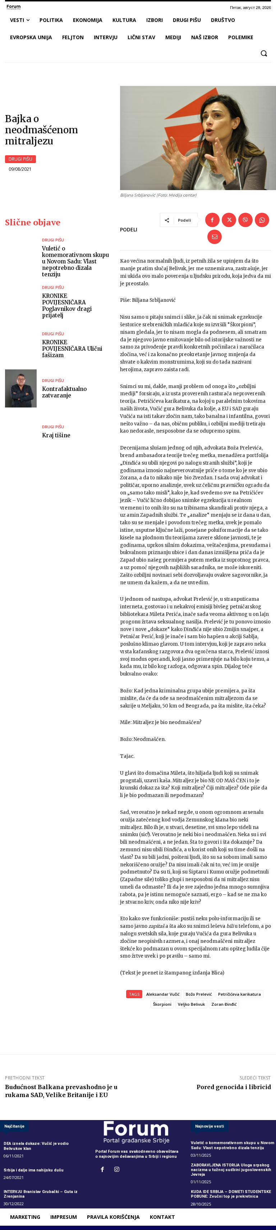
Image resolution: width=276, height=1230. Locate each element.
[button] (264, 53)
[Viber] (245, 220)
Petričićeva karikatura (239, 994)
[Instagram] (117, 1170)
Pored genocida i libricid (234, 1087)
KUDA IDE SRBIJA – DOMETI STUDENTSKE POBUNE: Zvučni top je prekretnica (231, 1194)
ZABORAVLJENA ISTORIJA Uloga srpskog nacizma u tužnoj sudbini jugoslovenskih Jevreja (231, 1170)
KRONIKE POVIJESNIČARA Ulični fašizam (72, 349)
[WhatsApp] (262, 220)
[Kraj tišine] (21, 432)
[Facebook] (212, 220)
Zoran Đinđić (223, 1004)
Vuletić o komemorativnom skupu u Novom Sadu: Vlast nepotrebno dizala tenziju (75, 261)
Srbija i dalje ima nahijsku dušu (34, 1170)
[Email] (214, 237)
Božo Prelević (199, 994)
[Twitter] (229, 220)
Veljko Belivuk (191, 1004)
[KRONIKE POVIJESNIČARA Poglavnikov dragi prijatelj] (21, 302)
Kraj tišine (56, 435)
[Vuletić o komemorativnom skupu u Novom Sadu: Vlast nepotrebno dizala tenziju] (21, 257)
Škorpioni (162, 1004)
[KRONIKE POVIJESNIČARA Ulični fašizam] (21, 345)
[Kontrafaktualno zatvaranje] (21, 388)
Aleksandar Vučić (162, 994)
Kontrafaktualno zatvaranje (64, 392)
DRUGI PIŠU (20, 159)
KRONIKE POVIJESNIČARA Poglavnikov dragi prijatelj (67, 305)
